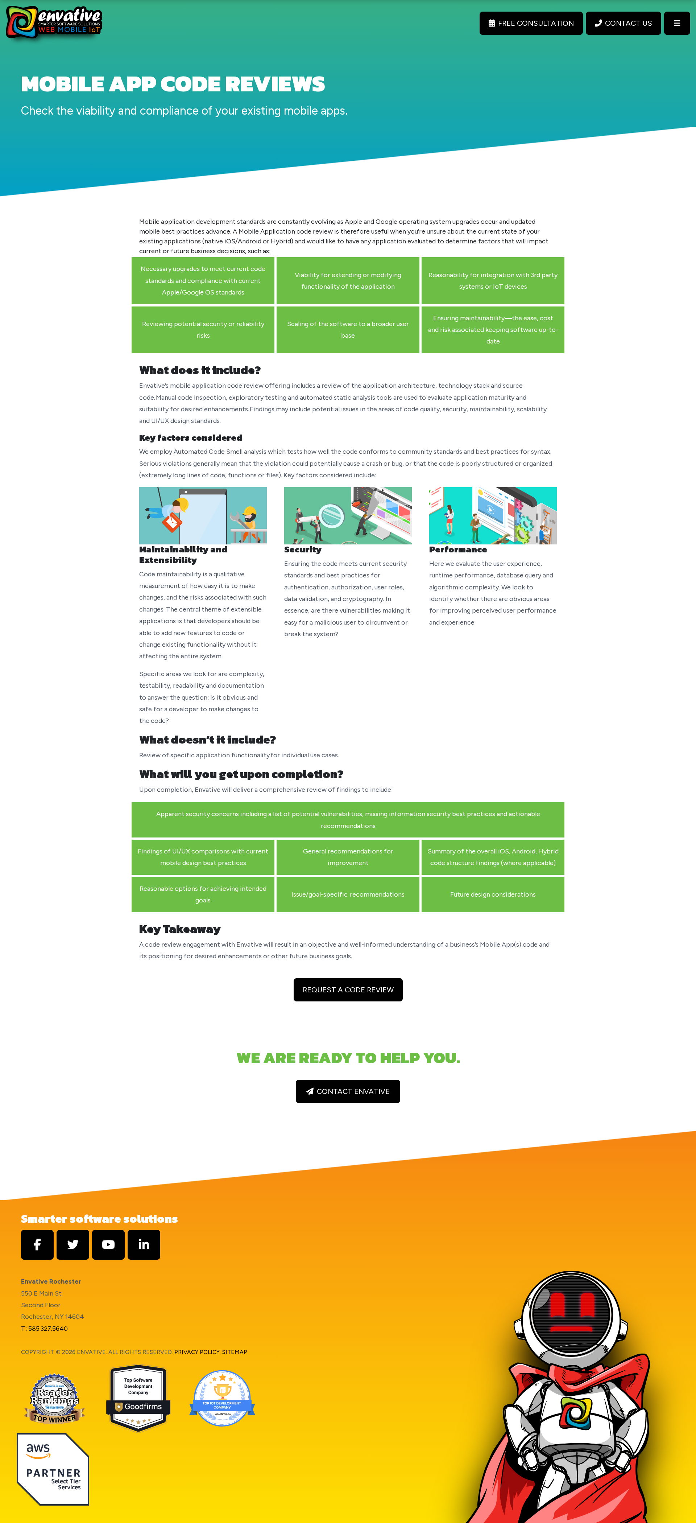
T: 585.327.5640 (44, 1329)
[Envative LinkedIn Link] (144, 1245)
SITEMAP (234, 1352)
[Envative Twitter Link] (73, 1245)
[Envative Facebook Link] (37, 1245)
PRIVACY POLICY (197, 1352)
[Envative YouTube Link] (108, 1245)
